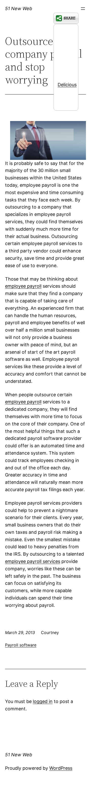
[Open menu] (83, 9)
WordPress (60, 768)
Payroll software (20, 644)
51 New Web (18, 8)
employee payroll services (32, 561)
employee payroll (23, 286)
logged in (43, 701)
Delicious (67, 84)
